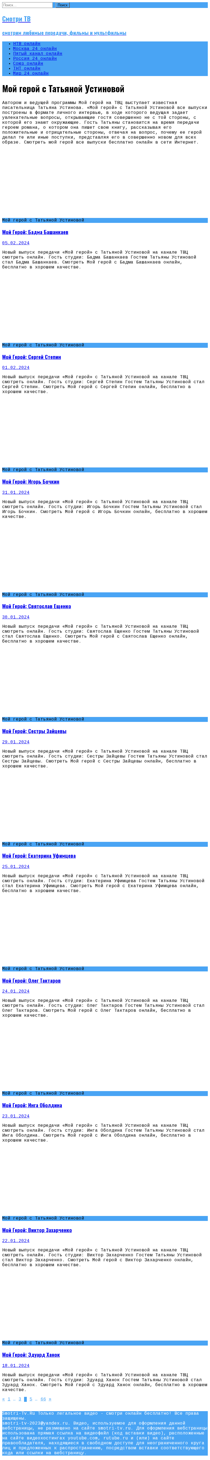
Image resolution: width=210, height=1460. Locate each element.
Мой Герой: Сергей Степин (31, 356)
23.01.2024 (16, 1116)
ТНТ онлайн (26, 68)
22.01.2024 (16, 1240)
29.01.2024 (16, 742)
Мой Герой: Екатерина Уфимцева (39, 855)
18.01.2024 (16, 1365)
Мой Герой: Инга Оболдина (32, 1105)
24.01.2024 (16, 991)
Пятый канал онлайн (37, 53)
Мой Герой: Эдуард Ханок (31, 1354)
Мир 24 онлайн (31, 73)
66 (43, 1399)
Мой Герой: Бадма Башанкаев (35, 232)
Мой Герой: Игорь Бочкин (30, 481)
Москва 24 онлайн (35, 48)
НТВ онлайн (26, 43)
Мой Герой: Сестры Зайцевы (34, 731)
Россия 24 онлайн (35, 58)
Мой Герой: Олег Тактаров (31, 980)
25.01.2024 (16, 866)
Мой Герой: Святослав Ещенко (36, 606)
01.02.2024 (16, 367)
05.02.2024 (16, 243)
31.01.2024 (16, 492)
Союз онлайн (28, 63)
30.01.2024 (16, 617)
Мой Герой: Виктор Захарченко (37, 1230)
